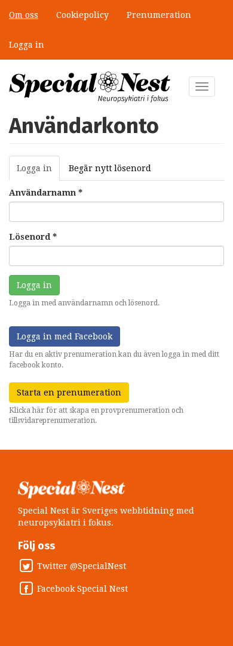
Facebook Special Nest (82, 589)
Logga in (26, 45)
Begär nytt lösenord (110, 168)
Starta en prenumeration (69, 392)
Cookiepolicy (82, 15)
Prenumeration (159, 15)
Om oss (23, 15)
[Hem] (89, 87)
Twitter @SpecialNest (81, 566)
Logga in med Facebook (64, 336)
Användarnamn (45, 192)
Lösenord (33, 237)
